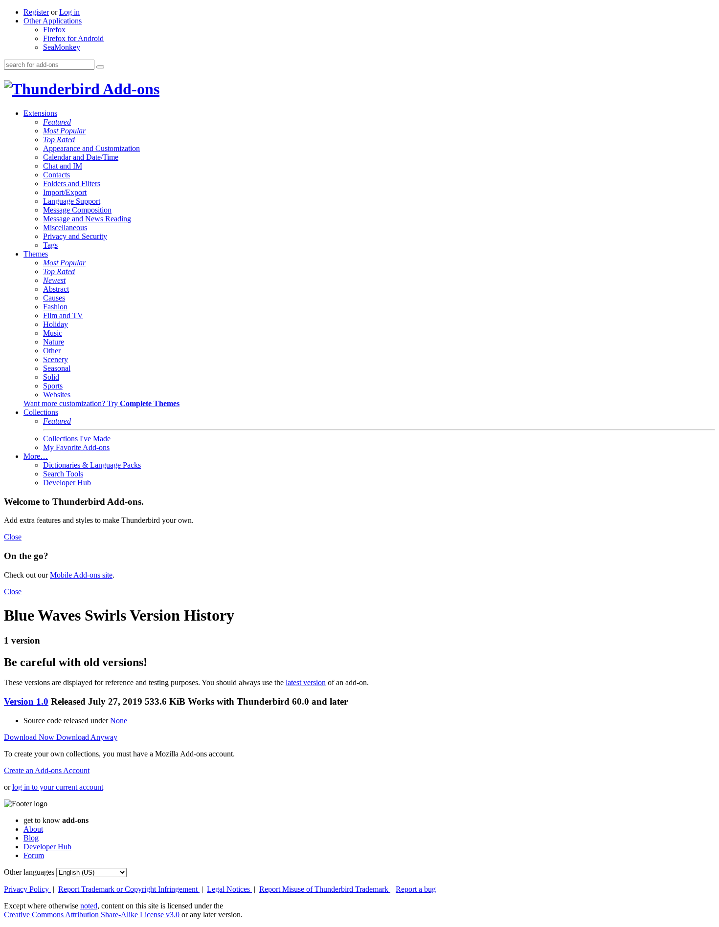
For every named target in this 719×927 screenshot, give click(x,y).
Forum (33, 855)
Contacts (56, 175)
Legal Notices (229, 889)
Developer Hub (67, 482)
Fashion (55, 306)
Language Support (71, 201)
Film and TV (63, 315)
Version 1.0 (26, 701)
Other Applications (52, 21)
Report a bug (416, 889)
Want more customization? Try (101, 403)
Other (52, 350)
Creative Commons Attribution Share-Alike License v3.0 (92, 914)
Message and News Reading (87, 219)
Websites (56, 394)
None (118, 720)
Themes (35, 254)
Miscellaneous (65, 227)
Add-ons (129, 89)
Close (13, 537)
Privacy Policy (27, 889)
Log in (69, 12)
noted (88, 906)
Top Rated (59, 139)
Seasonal (56, 368)
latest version (306, 682)
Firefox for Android (73, 38)
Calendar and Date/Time (80, 157)
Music (52, 333)
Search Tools (63, 474)
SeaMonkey (61, 47)
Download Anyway (86, 737)
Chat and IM (62, 166)
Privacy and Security (75, 236)
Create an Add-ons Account (47, 770)
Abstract (56, 289)
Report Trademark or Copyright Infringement (129, 889)
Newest (54, 280)
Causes (54, 298)
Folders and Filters (71, 183)
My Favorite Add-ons (76, 447)
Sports (53, 386)
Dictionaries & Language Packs (92, 465)
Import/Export (65, 192)
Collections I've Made (77, 438)
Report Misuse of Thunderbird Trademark (324, 889)
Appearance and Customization (91, 148)
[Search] (100, 66)
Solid (51, 377)
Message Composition (77, 210)
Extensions (40, 113)
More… (35, 456)
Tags (50, 245)
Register (36, 12)
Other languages (29, 872)
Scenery (55, 359)
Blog (31, 838)
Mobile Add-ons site (81, 575)
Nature (53, 342)
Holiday (55, 324)
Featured (57, 122)
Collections (40, 412)
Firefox (54, 29)
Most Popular (64, 131)
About (33, 829)
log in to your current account (57, 787)
